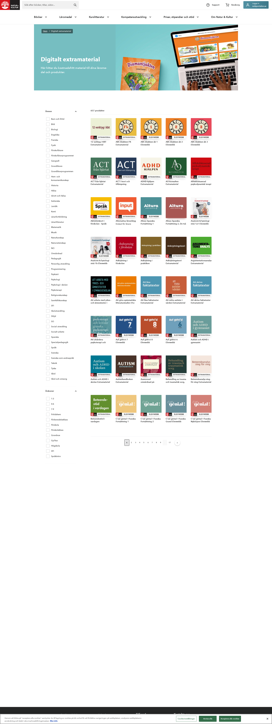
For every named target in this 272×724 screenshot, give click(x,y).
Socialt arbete (57, 332)
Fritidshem (56, 414)
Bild (53, 124)
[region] (136, 719)
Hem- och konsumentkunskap (60, 178)
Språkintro (56, 456)
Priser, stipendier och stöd (179, 17)
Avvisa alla (207, 719)
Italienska (55, 201)
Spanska (55, 337)
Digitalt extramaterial (61, 31)
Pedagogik (56, 258)
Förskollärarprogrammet (62, 155)
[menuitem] (40, 17)
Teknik (54, 363)
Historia (54, 185)
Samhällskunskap (59, 300)
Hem (45, 31)
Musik (54, 232)
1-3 (52, 398)
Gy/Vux (54, 440)
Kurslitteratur (96, 17)
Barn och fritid (57, 119)
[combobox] (50, 5)
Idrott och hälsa (58, 196)
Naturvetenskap (58, 243)
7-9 (52, 409)
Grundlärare (56, 166)
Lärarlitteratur (57, 222)
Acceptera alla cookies (230, 719)
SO (52, 321)
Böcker (38, 17)
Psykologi (55, 279)
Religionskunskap (59, 295)
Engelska (55, 135)
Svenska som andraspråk (62, 358)
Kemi (53, 211)
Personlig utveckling (60, 264)
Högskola (55, 446)
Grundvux (55, 435)
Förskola (55, 425)
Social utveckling (59, 326)
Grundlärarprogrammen (62, 171)
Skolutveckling (58, 311)
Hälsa (53, 191)
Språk (53, 347)
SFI (52, 306)
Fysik (53, 145)
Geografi (55, 161)
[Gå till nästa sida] (177, 442)
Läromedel (65, 17)
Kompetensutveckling (133, 17)
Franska (54, 140)
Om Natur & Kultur (222, 17)
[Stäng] (267, 719)
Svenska (55, 353)
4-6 (52, 404)
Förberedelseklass (59, 420)
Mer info (54, 721)
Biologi (54, 129)
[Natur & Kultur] (10, 5)
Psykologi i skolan (59, 285)
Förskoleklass (57, 430)
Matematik (56, 227)
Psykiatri (55, 274)
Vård (53, 374)
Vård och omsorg (59, 379)
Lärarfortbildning (59, 217)
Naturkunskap (57, 238)
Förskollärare (57, 150)
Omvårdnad (56, 253)
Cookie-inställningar (186, 719)
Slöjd (53, 316)
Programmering (58, 269)
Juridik (54, 206)
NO (52, 248)
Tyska (53, 368)
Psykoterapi (56, 290)
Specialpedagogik (59, 342)
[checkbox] (48, 119)
